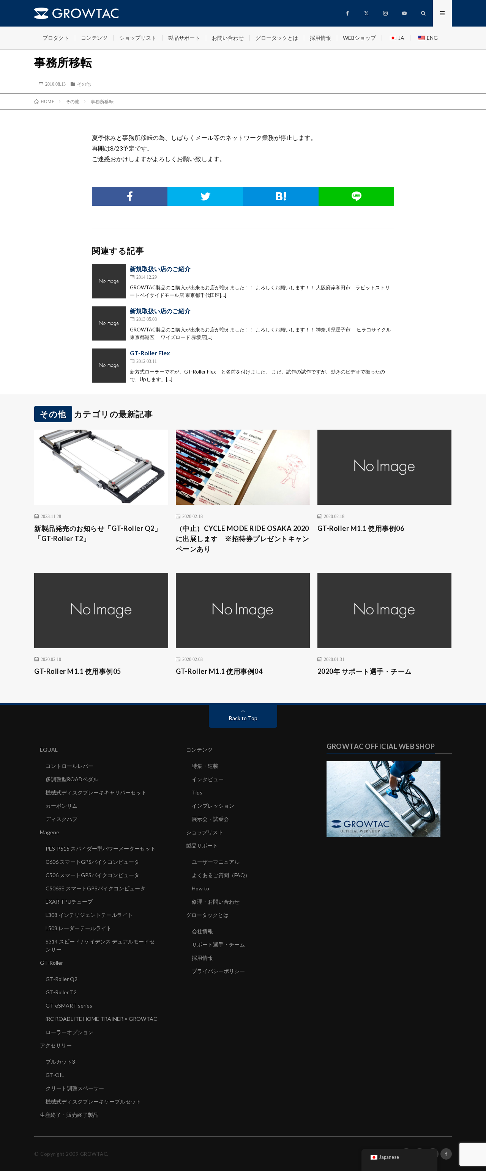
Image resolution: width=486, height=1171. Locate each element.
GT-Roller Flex (150, 352)
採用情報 (320, 38)
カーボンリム (61, 805)
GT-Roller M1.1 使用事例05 (77, 671)
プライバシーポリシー (218, 971)
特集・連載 (205, 766)
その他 (84, 84)
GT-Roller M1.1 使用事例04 (219, 671)
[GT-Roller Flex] (109, 365)
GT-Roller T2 (61, 992)
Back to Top (243, 718)
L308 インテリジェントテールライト (89, 915)
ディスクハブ (61, 819)
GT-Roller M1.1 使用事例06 (360, 528)
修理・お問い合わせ (216, 901)
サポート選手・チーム (218, 944)
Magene (49, 832)
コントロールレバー (69, 766)
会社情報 (202, 931)
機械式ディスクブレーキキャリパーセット (96, 792)
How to (200, 888)
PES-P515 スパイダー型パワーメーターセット (101, 848)
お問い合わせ (228, 38)
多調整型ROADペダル (72, 779)
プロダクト (56, 38)
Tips (197, 792)
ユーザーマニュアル (216, 862)
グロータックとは (277, 38)
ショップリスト (137, 38)
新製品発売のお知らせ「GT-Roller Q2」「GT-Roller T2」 (97, 533)
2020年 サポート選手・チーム (364, 671)
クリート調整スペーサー (75, 1088)
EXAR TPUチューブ (69, 901)
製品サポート (184, 38)
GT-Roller (51, 962)
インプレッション (213, 805)
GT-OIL (55, 1075)
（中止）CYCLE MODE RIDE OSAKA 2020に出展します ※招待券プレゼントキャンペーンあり (242, 538)
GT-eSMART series (69, 1005)
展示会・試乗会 (210, 819)
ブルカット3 (60, 1061)
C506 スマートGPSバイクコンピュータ (92, 875)
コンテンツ (94, 38)
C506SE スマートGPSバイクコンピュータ (95, 888)
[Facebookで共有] (129, 196)
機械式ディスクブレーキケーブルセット (93, 1101)
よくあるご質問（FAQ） (221, 875)
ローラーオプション (69, 1032)
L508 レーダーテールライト (79, 928)
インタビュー (208, 779)
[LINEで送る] (356, 196)
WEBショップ (359, 38)
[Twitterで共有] (205, 196)
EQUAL (49, 749)
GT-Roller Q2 (61, 979)
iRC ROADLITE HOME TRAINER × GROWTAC (101, 1019)
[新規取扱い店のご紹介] (109, 281)
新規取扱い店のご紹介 (160, 268)
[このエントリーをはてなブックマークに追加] (281, 196)
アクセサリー (56, 1045)
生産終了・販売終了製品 (69, 1114)
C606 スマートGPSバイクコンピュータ (92, 862)
